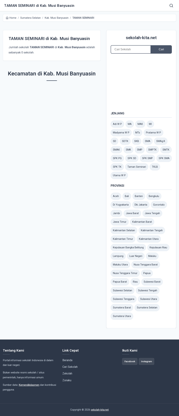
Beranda (67, 360)
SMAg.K (160, 141)
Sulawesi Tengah (147, 290)
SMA (147, 141)
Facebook (129, 361)
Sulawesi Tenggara (123, 299)
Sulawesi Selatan (122, 290)
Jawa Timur (119, 221)
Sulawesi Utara (148, 299)
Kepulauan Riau (158, 247)
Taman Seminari (136, 166)
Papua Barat (120, 281)
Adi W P (117, 124)
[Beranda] (171, 5)
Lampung (118, 256)
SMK (128, 149)
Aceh (116, 196)
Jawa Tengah (152, 213)
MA (130, 124)
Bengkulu (154, 196)
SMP (139, 149)
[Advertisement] (141, 82)
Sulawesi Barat (152, 281)
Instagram (146, 361)
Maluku (152, 256)
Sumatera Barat (122, 307)
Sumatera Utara (122, 316)
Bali (127, 196)
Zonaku (66, 380)
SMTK (166, 149)
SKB (136, 141)
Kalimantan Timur (123, 239)
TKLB (155, 166)
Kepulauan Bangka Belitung (128, 247)
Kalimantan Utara (149, 239)
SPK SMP (147, 158)
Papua (147, 273)
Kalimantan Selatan (124, 230)
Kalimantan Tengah (152, 230)
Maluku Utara (120, 264)
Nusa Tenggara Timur (125, 273)
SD (114, 141)
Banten (139, 196)
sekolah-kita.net (141, 37)
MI (150, 124)
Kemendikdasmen (29, 384)
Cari (161, 49)
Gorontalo (159, 204)
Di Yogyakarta (121, 204)
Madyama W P (121, 132)
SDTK (125, 141)
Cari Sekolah (70, 366)
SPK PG (117, 158)
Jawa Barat (132, 213)
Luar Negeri (135, 256)
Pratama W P (153, 132)
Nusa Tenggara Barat (146, 264)
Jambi (116, 213)
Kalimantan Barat (142, 221)
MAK (140, 124)
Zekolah (67, 373)
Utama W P (119, 175)
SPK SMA (164, 158)
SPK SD (132, 158)
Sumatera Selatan (147, 307)
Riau (135, 281)
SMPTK (152, 149)
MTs (137, 132)
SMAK (116, 149)
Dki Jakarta (141, 204)
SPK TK (117, 166)
